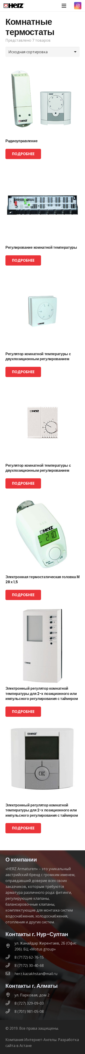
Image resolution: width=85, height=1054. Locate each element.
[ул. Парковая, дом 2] (10, 995)
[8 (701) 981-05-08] (10, 1011)
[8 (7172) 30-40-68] (10, 965)
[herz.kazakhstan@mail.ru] (10, 974)
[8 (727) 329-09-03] (10, 1003)
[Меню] (64, 5)
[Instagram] (77, 5)
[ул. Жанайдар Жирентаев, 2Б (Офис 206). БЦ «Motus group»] (10, 946)
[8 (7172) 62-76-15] (10, 957)
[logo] (14, 5)
